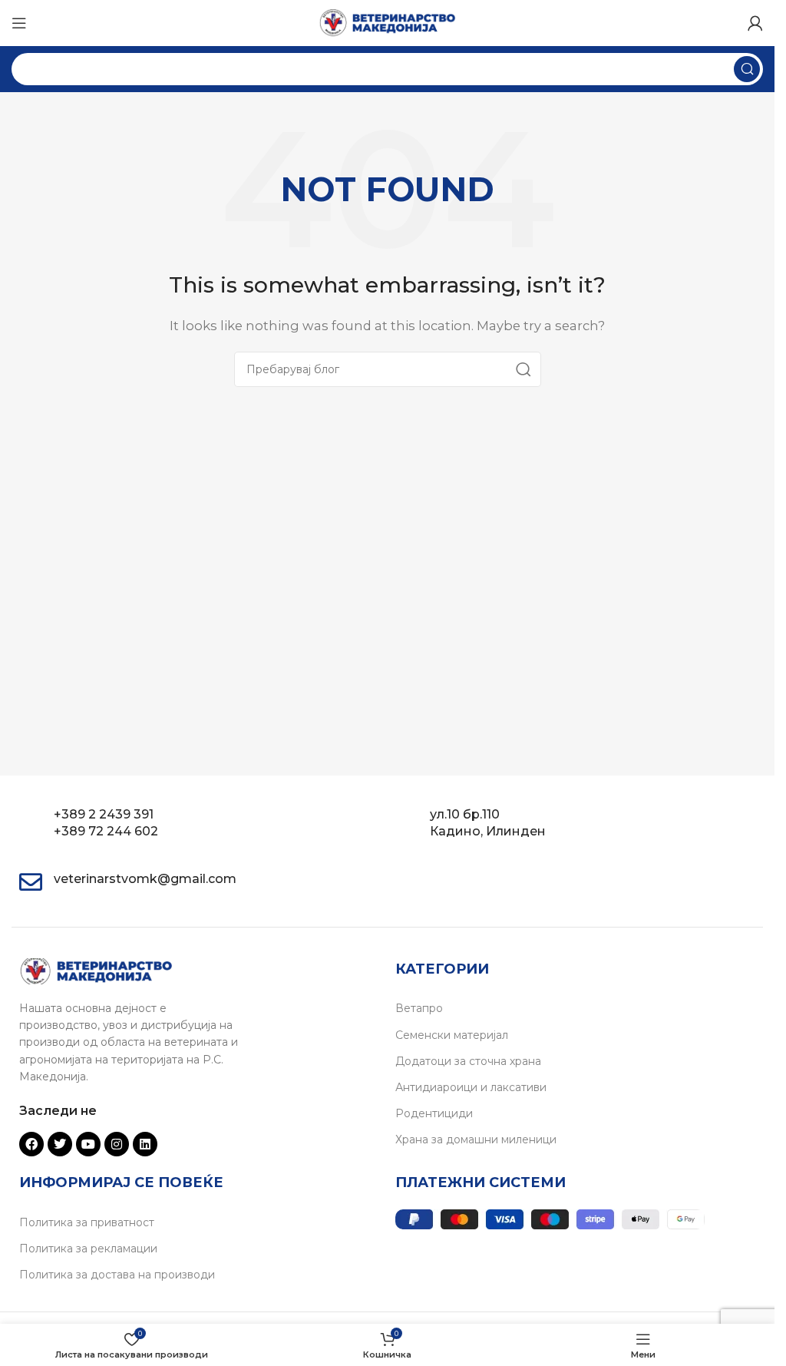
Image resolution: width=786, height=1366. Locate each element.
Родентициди (434, 1113)
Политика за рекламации (88, 1248)
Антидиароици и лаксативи (471, 1087)
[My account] (755, 23)
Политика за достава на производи (117, 1275)
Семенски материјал (451, 1035)
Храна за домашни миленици (475, 1139)
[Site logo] (388, 22)
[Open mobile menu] (19, 23)
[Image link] (96, 970)
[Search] (747, 69)
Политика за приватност (86, 1222)
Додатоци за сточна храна (468, 1061)
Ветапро (419, 1008)
